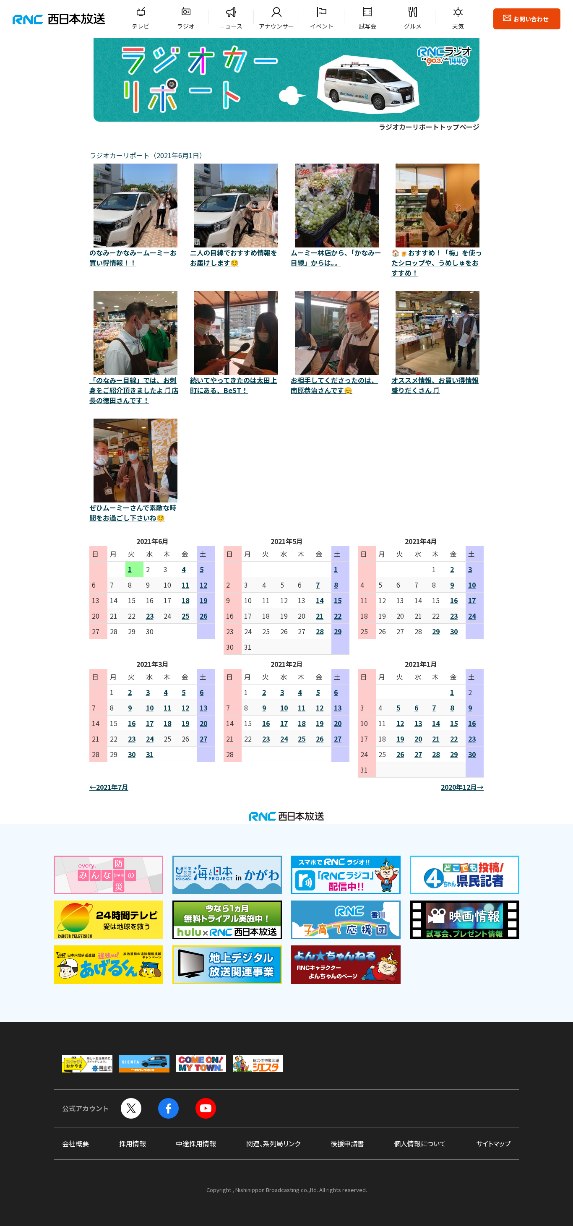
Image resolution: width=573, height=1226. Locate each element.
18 (185, 600)
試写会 (367, 26)
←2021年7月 (108, 787)
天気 (458, 26)
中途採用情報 (196, 1143)
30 (454, 631)
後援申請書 (347, 1143)
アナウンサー (276, 26)
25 (185, 616)
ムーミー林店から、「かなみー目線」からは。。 (336, 257)
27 (203, 739)
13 (203, 708)
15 (337, 600)
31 (150, 754)
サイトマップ (493, 1143)
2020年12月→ (462, 787)
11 (185, 585)
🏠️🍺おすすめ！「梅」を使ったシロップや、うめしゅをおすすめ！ (436, 262)
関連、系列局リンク (273, 1143)
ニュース (230, 26)
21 (319, 616)
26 (203, 616)
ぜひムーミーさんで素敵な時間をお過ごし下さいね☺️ (132, 512)
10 (472, 585)
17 (472, 600)
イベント (321, 26)
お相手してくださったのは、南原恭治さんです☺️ (334, 385)
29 (337, 631)
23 (150, 616)
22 (337, 616)
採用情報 (132, 1143)
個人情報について (420, 1143)
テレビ (140, 26)
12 (203, 585)
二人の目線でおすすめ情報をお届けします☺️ (233, 257)
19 (203, 600)
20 (203, 723)
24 (472, 616)
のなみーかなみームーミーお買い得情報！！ (133, 257)
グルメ (413, 26)
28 (319, 631)
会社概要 (75, 1143)
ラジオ (186, 26)
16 (454, 600)
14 (319, 600)
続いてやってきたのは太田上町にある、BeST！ (233, 385)
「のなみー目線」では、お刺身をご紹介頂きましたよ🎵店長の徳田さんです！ (133, 390)
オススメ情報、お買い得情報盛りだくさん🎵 (435, 385)
